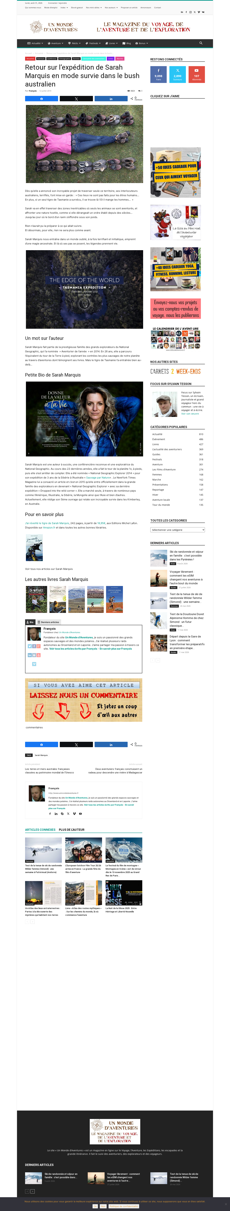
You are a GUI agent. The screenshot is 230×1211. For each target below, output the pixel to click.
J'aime (159, 67)
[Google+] (39, 648)
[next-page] (32, 922)
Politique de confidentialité (124, 1206)
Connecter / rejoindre (57, 3)
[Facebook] (186, 12)
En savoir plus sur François (116, 648)
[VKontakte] (203, 12)
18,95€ (101, 523)
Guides (173, 587)
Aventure (56, 43)
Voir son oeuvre (190, 413)
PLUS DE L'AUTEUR (71, 829)
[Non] (225, 1204)
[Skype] (63, 814)
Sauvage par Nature (98, 477)
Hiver (173, 563)
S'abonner (196, 67)
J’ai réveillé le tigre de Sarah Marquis (47, 523)
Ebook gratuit (77, 7)
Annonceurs (146, 7)
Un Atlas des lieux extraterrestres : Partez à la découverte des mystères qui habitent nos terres (42, 911)
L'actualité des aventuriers (93, 58)
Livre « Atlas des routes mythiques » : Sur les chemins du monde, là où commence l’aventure (83, 911)
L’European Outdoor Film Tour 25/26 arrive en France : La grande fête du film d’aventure (83, 869)
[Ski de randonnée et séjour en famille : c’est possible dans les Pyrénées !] (158, 558)
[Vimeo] (199, 12)
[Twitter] (30, 648)
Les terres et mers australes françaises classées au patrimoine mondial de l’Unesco (49, 771)
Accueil (28, 53)
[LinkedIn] (30, 657)
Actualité (36, 43)
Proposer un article (129, 7)
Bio (31, 622)
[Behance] (182, 12)
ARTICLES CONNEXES (40, 829)
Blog (128, 43)
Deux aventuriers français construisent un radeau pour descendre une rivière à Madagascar (115, 771)
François (33, 91)
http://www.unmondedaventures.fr (63, 793)
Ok (95, 1206)
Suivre (177, 67)
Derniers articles (50, 622)
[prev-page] (27, 922)
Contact (157, 7)
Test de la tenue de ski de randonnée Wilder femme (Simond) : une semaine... (186, 597)
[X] (194, 12)
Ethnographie (64, 58)
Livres (112, 43)
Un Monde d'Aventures (79, 637)
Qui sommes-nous (33, 7)
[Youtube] (81, 814)
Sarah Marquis (41, 755)
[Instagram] (190, 12)
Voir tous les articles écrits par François (73, 648)
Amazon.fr (49, 527)
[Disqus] (83, 974)
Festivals (93, 43)
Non (103, 1206)
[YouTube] (39, 657)
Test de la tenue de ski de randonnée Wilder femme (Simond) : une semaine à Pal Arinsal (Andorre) (43, 869)
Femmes (76, 58)
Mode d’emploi (50, 7)
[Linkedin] (57, 814)
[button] (201, 43)
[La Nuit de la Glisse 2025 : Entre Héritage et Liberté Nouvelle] (124, 892)
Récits (75, 43)
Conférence (51, 58)
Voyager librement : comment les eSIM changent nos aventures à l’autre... (123, 1177)
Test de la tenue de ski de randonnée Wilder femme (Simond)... (184, 1177)
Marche (120, 58)
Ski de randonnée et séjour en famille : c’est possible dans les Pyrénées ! (186, 555)
